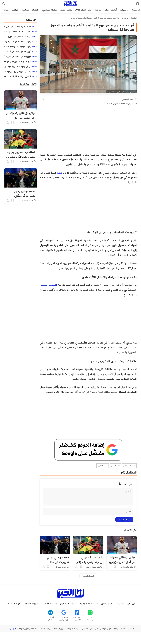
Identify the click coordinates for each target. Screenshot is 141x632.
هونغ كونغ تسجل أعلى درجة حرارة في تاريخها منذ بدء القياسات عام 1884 (17, 61)
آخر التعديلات (14, 603)
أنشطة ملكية (110, 9)
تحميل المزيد (88, 576)
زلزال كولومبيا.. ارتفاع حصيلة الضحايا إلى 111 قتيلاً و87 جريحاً (17, 46)
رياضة (98, 9)
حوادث (15, 9)
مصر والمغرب (102, 466)
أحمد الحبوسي (128, 99)
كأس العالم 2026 (83, 9)
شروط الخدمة (31, 603)
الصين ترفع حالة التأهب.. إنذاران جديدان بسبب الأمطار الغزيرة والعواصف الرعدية (17, 76)
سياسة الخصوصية (89, 603)
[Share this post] (42, 99)
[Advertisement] (88, 131)
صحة (6, 9)
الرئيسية (136, 9)
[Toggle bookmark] (47, 99)
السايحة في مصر (129, 466)
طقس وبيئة (66, 9)
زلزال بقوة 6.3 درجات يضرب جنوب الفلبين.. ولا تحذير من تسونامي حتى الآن (17, 66)
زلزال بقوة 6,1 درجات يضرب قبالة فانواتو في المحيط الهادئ (17, 41)
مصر (59, 172)
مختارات (124, 9)
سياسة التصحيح (68, 603)
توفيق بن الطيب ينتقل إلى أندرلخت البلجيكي (17, 36)
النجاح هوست (12, 628)
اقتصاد (35, 9)
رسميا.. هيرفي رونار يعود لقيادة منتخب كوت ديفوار (17, 71)
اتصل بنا (120, 603)
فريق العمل (106, 603)
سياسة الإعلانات (49, 603)
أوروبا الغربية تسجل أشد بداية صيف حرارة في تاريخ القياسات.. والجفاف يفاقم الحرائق (17, 51)
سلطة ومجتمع (49, 9)
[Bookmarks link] (137, 3)
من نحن (131, 603)
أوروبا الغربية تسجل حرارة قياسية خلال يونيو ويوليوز (17, 56)
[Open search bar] (3, 3)
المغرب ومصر (49, 284)
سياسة (25, 9)
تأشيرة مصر (115, 466)
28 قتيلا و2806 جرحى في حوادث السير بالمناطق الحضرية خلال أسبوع (17, 26)
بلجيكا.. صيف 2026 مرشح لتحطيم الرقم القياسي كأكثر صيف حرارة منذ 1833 (17, 31)
